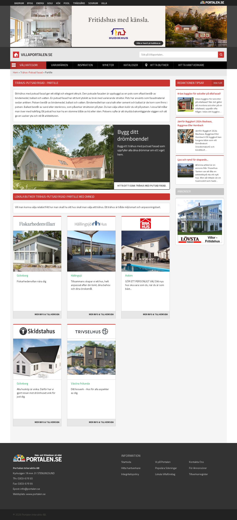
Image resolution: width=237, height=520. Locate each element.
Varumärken (59, 65)
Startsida (126, 462)
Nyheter (108, 65)
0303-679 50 (25, 478)
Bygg (30, 3)
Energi (40, 3)
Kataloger (131, 65)
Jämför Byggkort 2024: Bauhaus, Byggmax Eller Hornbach (195, 123)
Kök (58, 3)
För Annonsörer (198, 468)
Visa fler (217, 82)
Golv (50, 3)
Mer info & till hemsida (47, 314)
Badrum (19, 3)
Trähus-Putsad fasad (31, 72)
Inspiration (85, 65)
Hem (15, 72)
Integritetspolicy (130, 474)
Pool (67, 3)
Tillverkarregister (198, 474)
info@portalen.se (30, 489)
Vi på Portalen (163, 462)
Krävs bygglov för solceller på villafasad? (199, 93)
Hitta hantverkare (191, 65)
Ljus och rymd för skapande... (193, 159)
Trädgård (79, 3)
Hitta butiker (159, 65)
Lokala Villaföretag (165, 474)
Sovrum (93, 3)
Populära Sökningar (166, 468)
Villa (104, 3)
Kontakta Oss (196, 462)
